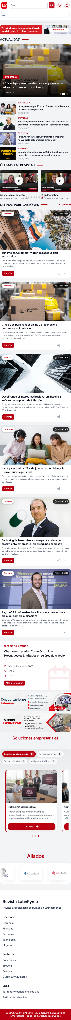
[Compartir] (59, 273)
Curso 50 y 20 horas (15, 976)
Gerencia (8, 923)
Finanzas (8, 928)
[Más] (66, 273)
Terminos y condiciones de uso (21, 991)
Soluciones (9, 960)
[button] (3, 14)
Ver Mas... (29, 826)
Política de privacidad (15, 997)
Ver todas (63, 204)
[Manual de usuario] (59, 5)
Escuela (7, 965)
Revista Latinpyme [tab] (49, 754)
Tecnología (9, 939)
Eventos (7, 971)
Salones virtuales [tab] (14, 761)
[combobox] (28, 5)
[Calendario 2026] (67, 5)
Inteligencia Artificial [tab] (42, 761)
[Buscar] (51, 5)
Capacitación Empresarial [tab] (18, 754)
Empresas (8, 934)
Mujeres (7, 945)
